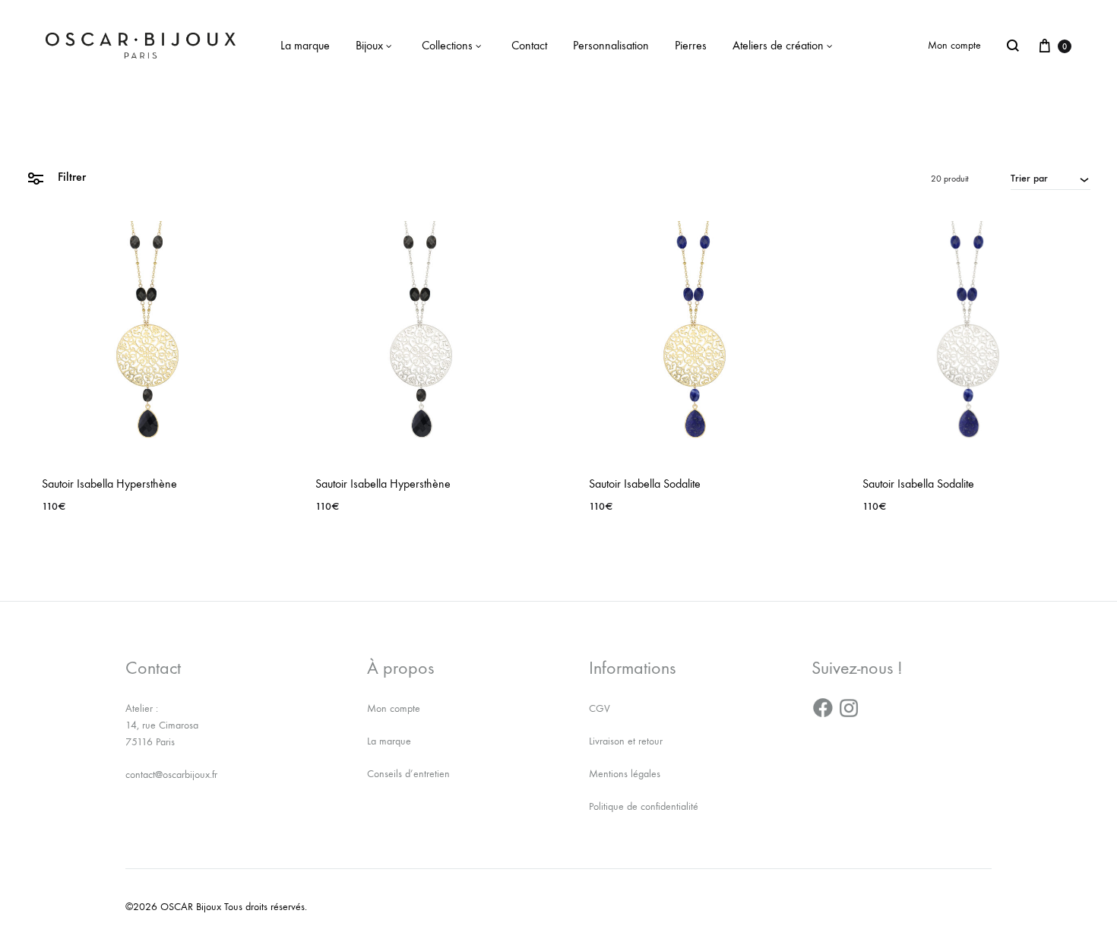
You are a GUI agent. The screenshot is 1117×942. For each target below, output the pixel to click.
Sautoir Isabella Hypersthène (109, 483)
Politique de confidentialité (643, 806)
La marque (305, 45)
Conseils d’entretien (408, 773)
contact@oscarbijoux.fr (171, 774)
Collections (447, 45)
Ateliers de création (778, 45)
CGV (599, 708)
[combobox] (1050, 178)
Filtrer (70, 176)
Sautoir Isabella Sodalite (645, 483)
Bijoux (369, 45)
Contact (529, 45)
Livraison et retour (626, 741)
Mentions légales (624, 773)
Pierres (691, 45)
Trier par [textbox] (1029, 178)
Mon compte (954, 45)
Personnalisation (611, 45)
